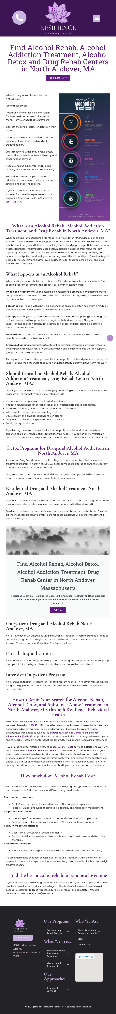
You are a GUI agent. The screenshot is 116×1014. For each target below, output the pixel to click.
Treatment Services (52, 989)
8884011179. (37, 725)
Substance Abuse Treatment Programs (56, 953)
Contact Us (84, 944)
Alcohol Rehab (65, 747)
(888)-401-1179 (14, 201)
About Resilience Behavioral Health (87, 932)
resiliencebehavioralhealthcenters (50, 1007)
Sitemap (87, 1007)
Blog (80, 939)
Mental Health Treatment (54, 965)
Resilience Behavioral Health (41, 750)
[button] (96, 18)
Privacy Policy (74, 1007)
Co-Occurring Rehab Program (55, 932)
